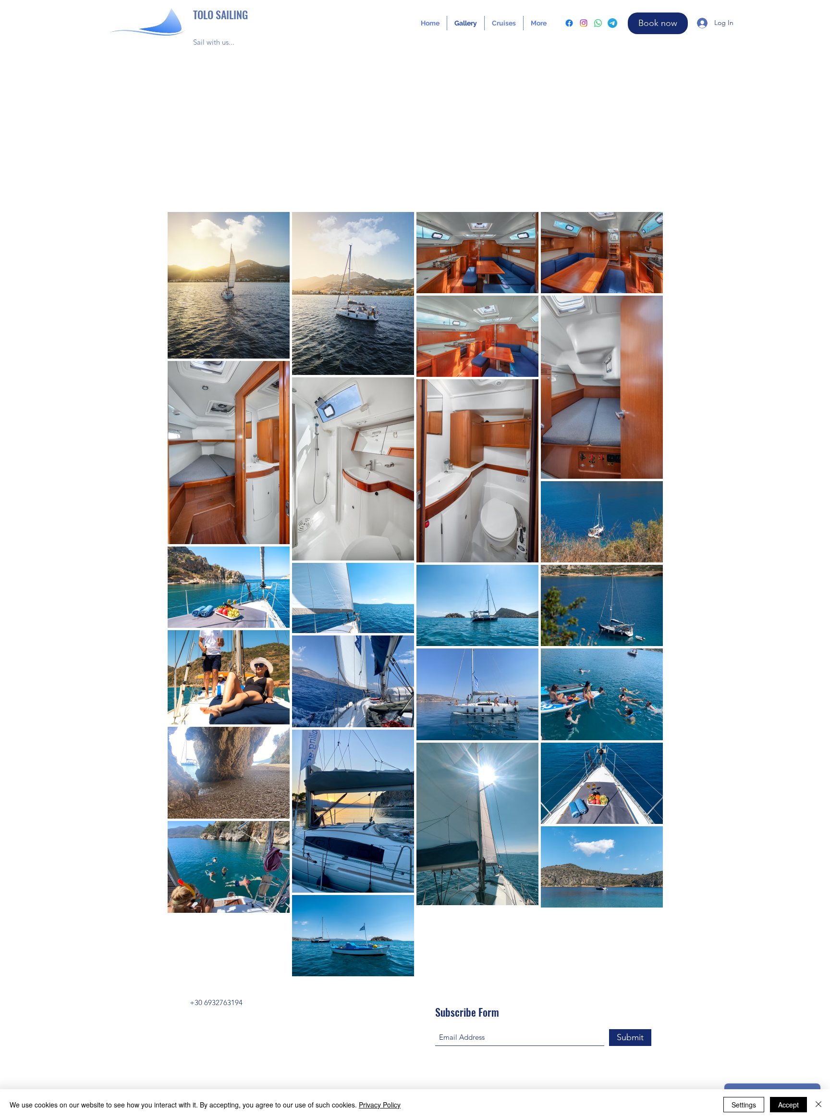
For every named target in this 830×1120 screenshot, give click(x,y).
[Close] (818, 1104)
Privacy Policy (380, 1104)
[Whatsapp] (598, 23)
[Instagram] (583, 23)
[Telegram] (612, 23)
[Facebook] (569, 23)
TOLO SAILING (220, 14)
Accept (788, 1104)
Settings (744, 1104)
